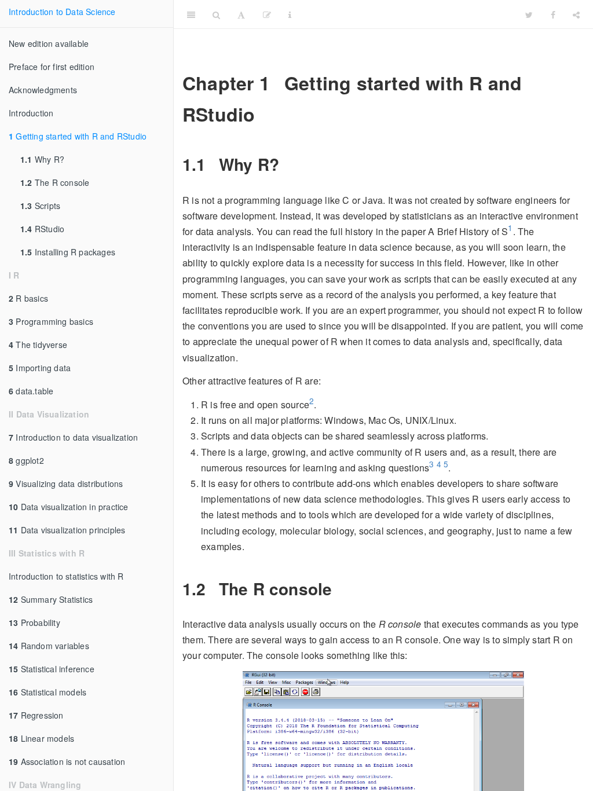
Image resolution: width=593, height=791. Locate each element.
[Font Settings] (241, 14)
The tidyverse (38, 344)
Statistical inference (51, 669)
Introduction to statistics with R (66, 576)
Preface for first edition (51, 66)
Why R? (42, 159)
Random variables (49, 645)
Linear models (41, 738)
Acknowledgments (43, 90)
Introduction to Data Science (62, 11)
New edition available (49, 43)
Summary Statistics (51, 599)
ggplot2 (26, 460)
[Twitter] (529, 14)
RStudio (42, 229)
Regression (36, 715)
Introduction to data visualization (73, 437)
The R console (54, 182)
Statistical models (47, 692)
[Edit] (267, 14)
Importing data (40, 367)
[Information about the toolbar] (290, 14)
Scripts (40, 205)
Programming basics (51, 321)
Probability (34, 622)
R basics (28, 298)
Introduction (31, 113)
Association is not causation (67, 761)
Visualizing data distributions (66, 483)
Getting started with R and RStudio (78, 136)
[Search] (216, 14)
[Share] (576, 14)
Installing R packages (67, 252)
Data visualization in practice (69, 506)
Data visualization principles (67, 530)
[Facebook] (553, 14)
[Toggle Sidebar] (191, 14)
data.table (31, 391)
